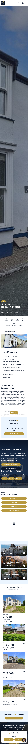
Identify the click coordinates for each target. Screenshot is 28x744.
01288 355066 (14, 423)
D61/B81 (22, 312)
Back (3, 330)
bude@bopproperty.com (14, 426)
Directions (14, 506)
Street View (14, 502)
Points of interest (14, 510)
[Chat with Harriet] (24, 740)
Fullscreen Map (14, 498)
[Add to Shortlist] (20, 324)
